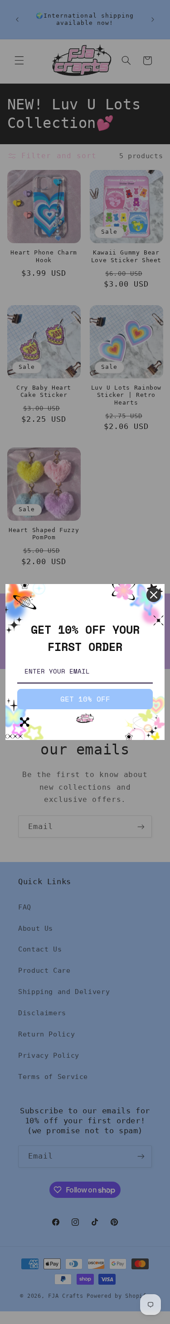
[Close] (154, 595)
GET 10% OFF (85, 698)
